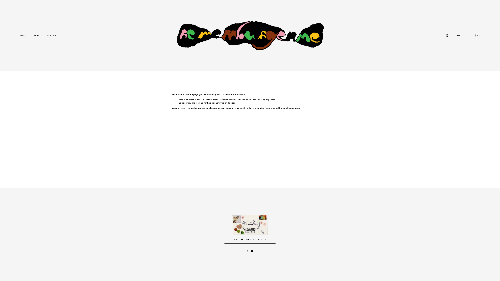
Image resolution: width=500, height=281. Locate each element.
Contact (51, 35)
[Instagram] (447, 35)
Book (36, 35)
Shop (22, 35)
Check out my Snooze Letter (250, 239)
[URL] (458, 35)
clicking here (215, 108)
